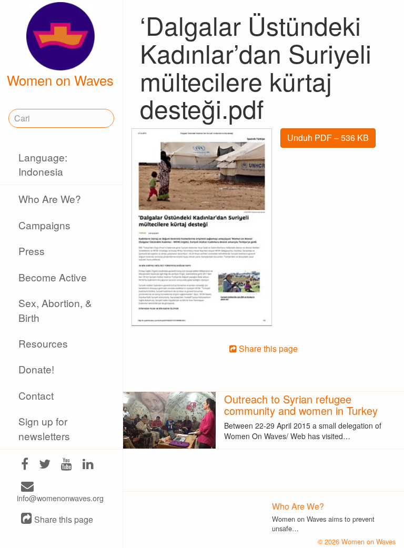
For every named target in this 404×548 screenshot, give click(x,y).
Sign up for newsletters (44, 428)
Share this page (62, 519)
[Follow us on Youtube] (66, 465)
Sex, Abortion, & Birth (55, 310)
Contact (36, 395)
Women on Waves (60, 79)
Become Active (52, 277)
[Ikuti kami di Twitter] (45, 465)
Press (31, 250)
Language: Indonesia (42, 164)
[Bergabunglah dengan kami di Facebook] (25, 465)
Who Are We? (49, 198)
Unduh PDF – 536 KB (328, 137)
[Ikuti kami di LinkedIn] (88, 465)
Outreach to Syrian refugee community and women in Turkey (301, 404)
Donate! (36, 369)
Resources (43, 343)
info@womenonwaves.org (60, 497)
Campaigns (44, 225)
